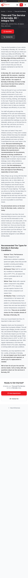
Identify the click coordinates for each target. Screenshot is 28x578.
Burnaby (3, 11)
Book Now (9, 31)
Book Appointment (15, 393)
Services (10, 11)
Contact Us (9, 37)
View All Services (15, 408)
